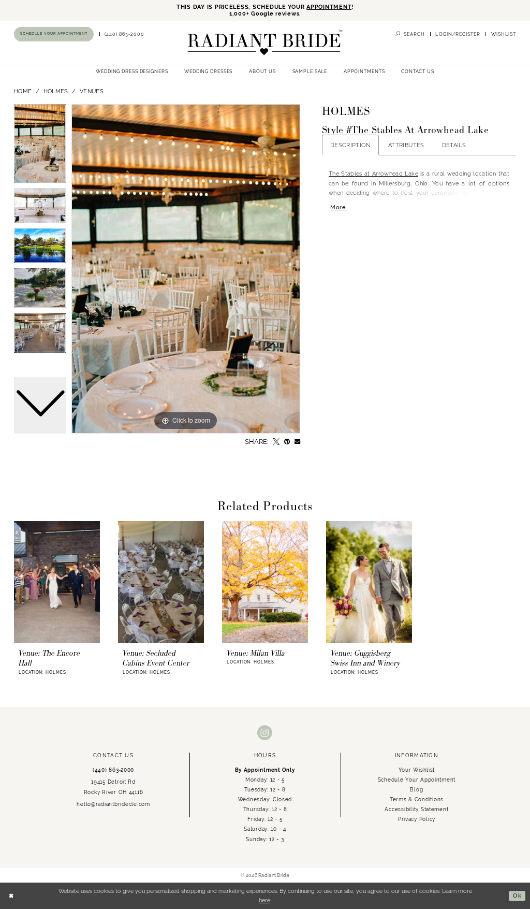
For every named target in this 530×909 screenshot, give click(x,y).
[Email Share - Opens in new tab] (297, 441)
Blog (416, 789)
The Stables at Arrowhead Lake (373, 173)
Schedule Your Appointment (416, 779)
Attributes (406, 145)
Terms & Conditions (417, 799)
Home (23, 91)
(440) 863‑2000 (113, 770)
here (264, 900)
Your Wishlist (417, 770)
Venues (92, 91)
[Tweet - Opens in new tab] (276, 441)
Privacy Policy (416, 819)
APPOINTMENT (328, 7)
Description (350, 145)
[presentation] (57, 581)
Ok (517, 895)
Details (454, 145)
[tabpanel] (186, 269)
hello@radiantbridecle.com (113, 804)
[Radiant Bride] (264, 42)
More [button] (338, 207)
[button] (457, 34)
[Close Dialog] (11, 895)
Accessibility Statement (416, 809)
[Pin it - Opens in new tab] (287, 441)
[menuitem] (54, 34)
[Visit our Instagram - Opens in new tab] (265, 733)
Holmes (55, 91)
